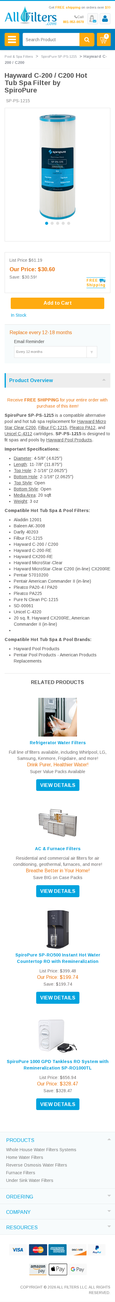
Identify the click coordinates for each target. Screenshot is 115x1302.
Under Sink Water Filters (29, 1180)
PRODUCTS (20, 1139)
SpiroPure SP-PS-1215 (59, 56)
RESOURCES (22, 1227)
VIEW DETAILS (57, 785)
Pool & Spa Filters (19, 56)
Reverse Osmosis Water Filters (36, 1165)
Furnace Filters (20, 1172)
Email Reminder (29, 341)
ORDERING (19, 1196)
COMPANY (18, 1211)
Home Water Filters (24, 1157)
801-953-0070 (73, 22)
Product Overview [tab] (31, 380)
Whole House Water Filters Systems (41, 1149)
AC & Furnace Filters (58, 848)
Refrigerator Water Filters (58, 742)
